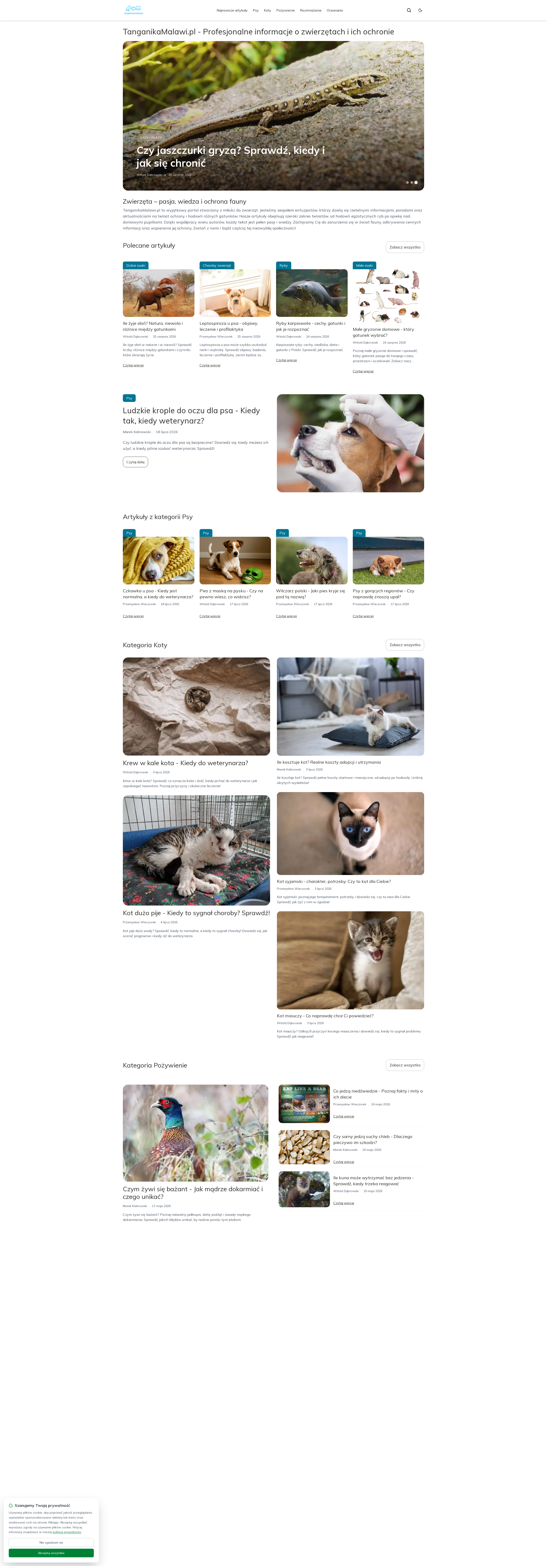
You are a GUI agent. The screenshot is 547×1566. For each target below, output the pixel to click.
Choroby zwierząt (217, 265)
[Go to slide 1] (407, 182)
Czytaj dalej (135, 462)
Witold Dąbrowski (149, 175)
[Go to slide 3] (416, 182)
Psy (256, 10)
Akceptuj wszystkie (51, 1553)
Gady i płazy (151, 138)
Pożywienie (285, 10)
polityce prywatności (67, 1532)
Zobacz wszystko (405, 247)
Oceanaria (335, 10)
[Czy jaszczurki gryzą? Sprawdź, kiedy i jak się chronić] (273, 116)
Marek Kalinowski (289, 769)
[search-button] (409, 10)
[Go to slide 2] (411, 182)
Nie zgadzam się (51, 1542)
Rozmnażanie (311, 10)
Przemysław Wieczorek (216, 336)
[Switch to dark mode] (420, 10)
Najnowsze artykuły (232, 10)
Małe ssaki (364, 265)
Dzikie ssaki (135, 265)
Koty (267, 10)
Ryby (283, 265)
